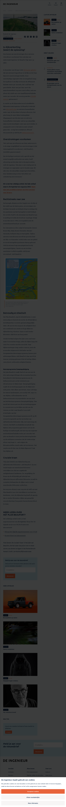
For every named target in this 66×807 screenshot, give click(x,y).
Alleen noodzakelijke (33, 797)
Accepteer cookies (33, 791)
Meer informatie (33, 803)
